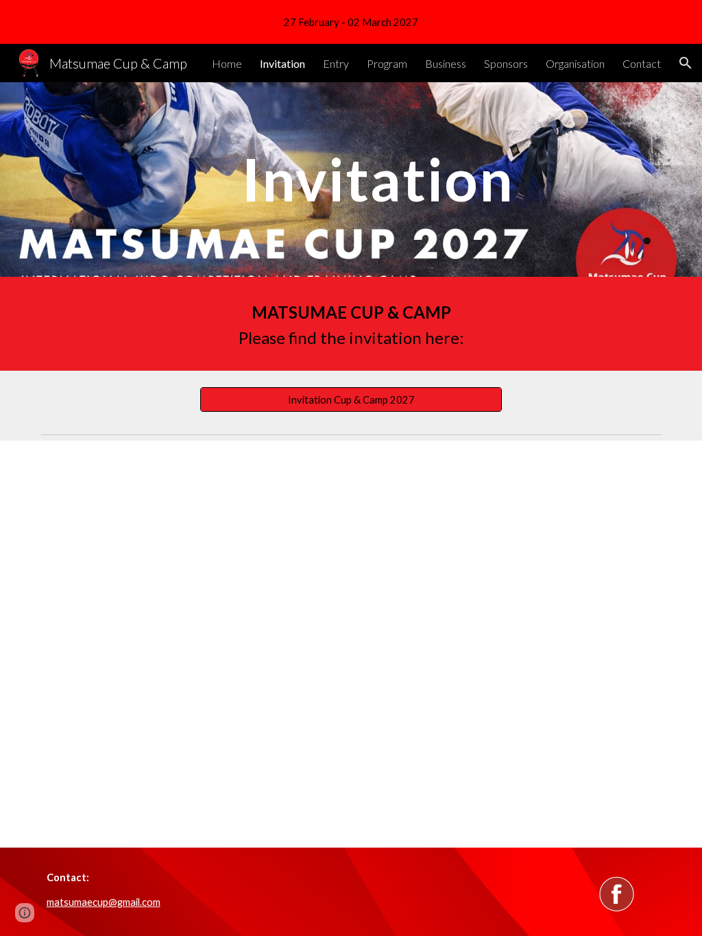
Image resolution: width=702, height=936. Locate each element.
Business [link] (445, 63)
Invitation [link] (282, 63)
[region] (351, 22)
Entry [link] (336, 63)
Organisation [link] (575, 63)
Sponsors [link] (506, 63)
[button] (685, 63)
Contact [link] (641, 63)
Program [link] (387, 63)
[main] (377, 179)
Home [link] (227, 63)
